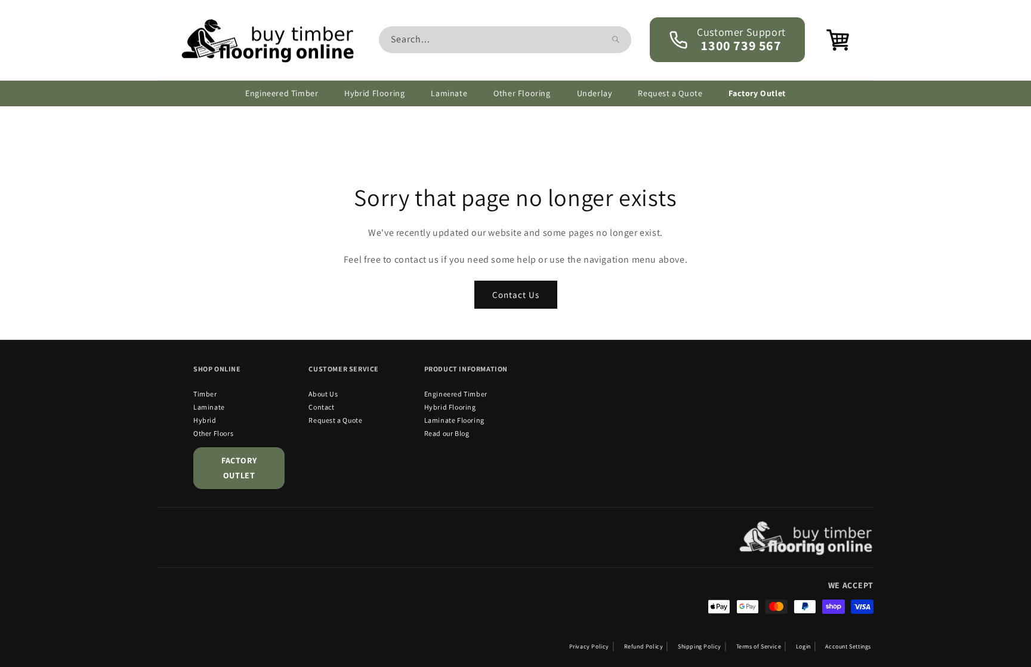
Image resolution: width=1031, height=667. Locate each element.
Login (803, 646)
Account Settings (848, 646)
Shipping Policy (699, 646)
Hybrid (205, 420)
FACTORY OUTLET (239, 468)
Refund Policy (643, 646)
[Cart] (830, 40)
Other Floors (213, 433)
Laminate (209, 406)
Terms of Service (759, 646)
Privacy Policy (589, 646)
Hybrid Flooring (450, 406)
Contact (321, 406)
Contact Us (515, 294)
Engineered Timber (455, 393)
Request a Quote (335, 420)
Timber (205, 393)
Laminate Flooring (454, 420)
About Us (323, 393)
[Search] (616, 39)
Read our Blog (447, 433)
